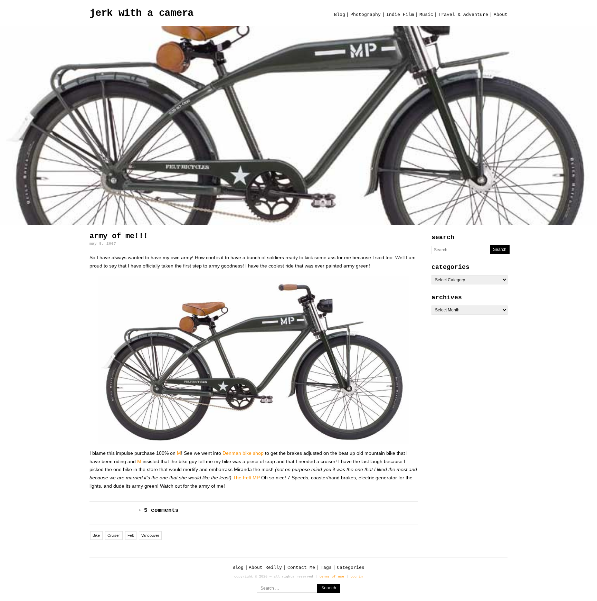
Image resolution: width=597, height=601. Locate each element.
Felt (130, 535)
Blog (339, 14)
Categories (350, 567)
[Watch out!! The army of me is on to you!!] (253, 360)
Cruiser (113, 535)
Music (426, 14)
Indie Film (400, 14)
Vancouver (150, 535)
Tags (326, 567)
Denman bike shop (243, 453)
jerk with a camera (141, 13)
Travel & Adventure (463, 14)
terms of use (331, 576)
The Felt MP (246, 477)
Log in (356, 576)
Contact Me (301, 567)
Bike (96, 535)
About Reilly (265, 567)
